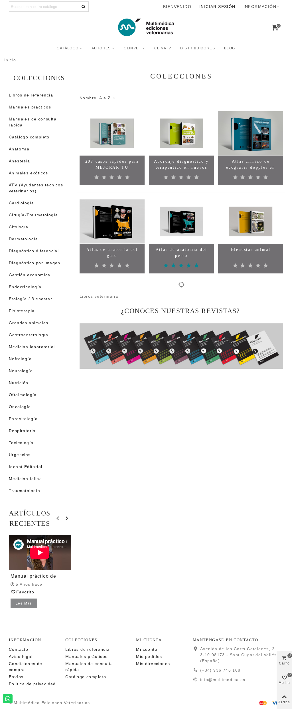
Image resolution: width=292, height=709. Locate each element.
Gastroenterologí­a (28, 335)
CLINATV (162, 48)
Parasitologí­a (23, 418)
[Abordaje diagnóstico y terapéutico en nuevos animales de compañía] (181, 133)
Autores (101, 48)
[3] (112, 177)
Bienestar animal (251, 249)
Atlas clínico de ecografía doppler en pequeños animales (250, 167)
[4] (120, 177)
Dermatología (23, 239)
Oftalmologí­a (23, 394)
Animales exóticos (28, 173)
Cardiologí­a (21, 203)
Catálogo (67, 48)
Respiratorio (22, 430)
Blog (229, 48)
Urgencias (20, 454)
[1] (97, 177)
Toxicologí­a (21, 442)
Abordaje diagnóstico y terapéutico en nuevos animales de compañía (181, 167)
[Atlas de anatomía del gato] (112, 221)
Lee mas (24, 603)
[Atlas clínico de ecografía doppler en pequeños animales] (250, 133)
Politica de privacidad (32, 684)
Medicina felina (25, 478)
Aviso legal (21, 656)
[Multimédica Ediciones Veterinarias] (146, 27)
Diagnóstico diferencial (34, 251)
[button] (58, 518)
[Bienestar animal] (250, 221)
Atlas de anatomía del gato (112, 252)
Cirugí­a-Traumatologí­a (33, 215)
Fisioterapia (22, 311)
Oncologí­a (20, 406)
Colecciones (39, 78)
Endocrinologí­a (25, 287)
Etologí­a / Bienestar (30, 299)
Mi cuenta (146, 649)
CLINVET (132, 48)
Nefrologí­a (20, 358)
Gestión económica (29, 275)
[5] (127, 177)
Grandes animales (28, 323)
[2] (104, 177)
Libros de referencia (31, 95)
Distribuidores (197, 48)
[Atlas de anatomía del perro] (181, 221)
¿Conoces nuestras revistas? (180, 311)
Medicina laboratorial (32, 347)
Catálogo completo (29, 137)
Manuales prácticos (30, 107)
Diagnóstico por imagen (34, 263)
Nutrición (19, 382)
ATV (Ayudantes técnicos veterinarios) (36, 188)
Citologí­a (19, 227)
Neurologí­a (21, 370)
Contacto (18, 649)
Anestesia (19, 161)
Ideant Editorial (25, 466)
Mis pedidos (149, 656)
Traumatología (24, 490)
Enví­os (16, 676)
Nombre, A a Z (96, 98)
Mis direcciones (153, 663)
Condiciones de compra (25, 666)
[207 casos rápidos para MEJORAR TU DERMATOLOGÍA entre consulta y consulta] (112, 133)
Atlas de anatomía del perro (181, 252)
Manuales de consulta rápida (32, 122)
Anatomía (19, 149)
